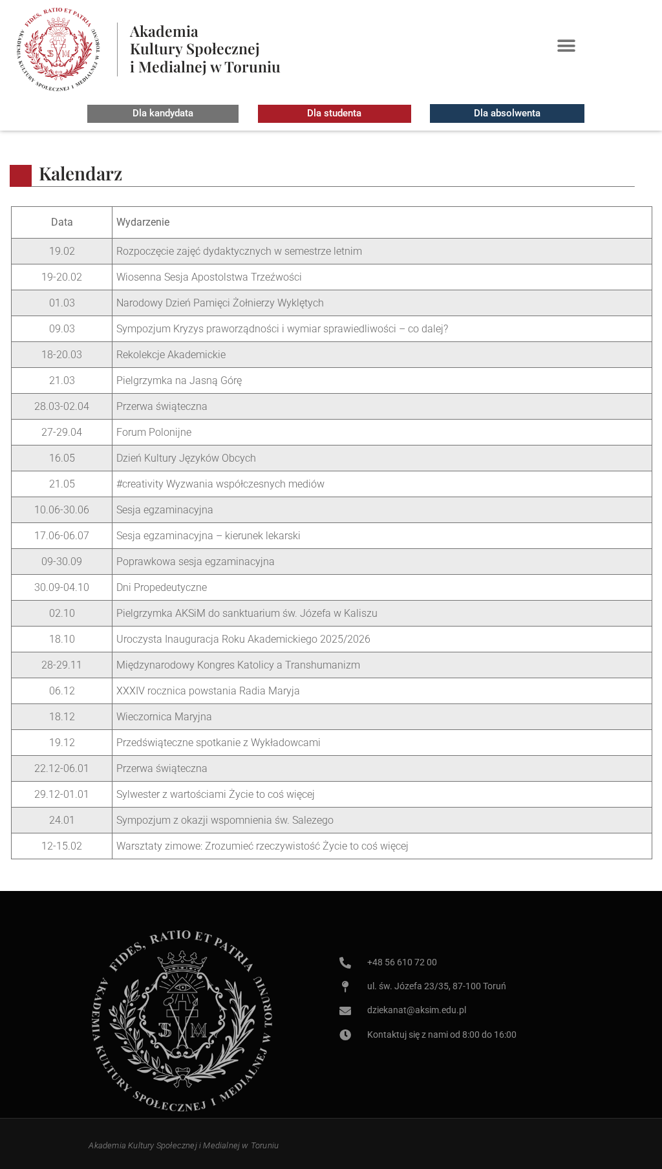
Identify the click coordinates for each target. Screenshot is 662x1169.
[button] (566, 45)
